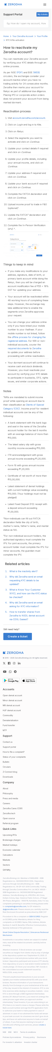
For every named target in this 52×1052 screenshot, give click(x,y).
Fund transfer (9, 725)
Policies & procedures (12, 1037)
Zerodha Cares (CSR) (13, 808)
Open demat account (12, 695)
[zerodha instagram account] (14, 663)
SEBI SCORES (34, 916)
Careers (6, 803)
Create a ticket (17, 636)
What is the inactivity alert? (23, 571)
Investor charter (30, 1042)
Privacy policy (29, 1037)
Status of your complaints (14, 757)
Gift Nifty (7, 870)
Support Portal (12, 14)
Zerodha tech (9, 813)
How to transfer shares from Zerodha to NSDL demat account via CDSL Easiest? (26, 615)
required (12, 348)
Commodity (8, 715)
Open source (9, 818)
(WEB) (36, 72)
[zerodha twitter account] (4, 663)
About (5, 788)
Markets (6, 860)
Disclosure (41, 1037)
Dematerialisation (10, 720)
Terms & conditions (28, 1032)
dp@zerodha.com (10, 909)
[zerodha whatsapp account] (10, 671)
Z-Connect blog (10, 772)
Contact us (7, 742)
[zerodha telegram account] (15, 671)
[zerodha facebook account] (9, 663)
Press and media (10, 798)
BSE (10, 1032)
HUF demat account (12, 710)
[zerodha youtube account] (5, 672)
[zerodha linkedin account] (19, 663)
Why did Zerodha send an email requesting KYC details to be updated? (26, 580)
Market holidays (10, 845)
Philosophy (8, 793)
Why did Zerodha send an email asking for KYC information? (26, 604)
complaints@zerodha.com (15, 906)
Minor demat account (12, 700)
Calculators (8, 855)
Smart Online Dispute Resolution (16, 932)
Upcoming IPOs (10, 835)
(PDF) (20, 72)
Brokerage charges (12, 840)
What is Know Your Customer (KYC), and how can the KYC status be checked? (28, 593)
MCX (16, 1032)
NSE (4, 1032)
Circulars (7, 767)
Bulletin (6, 762)
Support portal (9, 747)
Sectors (6, 865)
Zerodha (36, 348)
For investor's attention (12, 1042)
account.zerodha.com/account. (29, 118)
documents (23, 348)
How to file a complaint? (14, 752)
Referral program (10, 823)
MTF (5, 730)
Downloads (8, 777)
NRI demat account (11, 705)
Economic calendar (11, 850)
